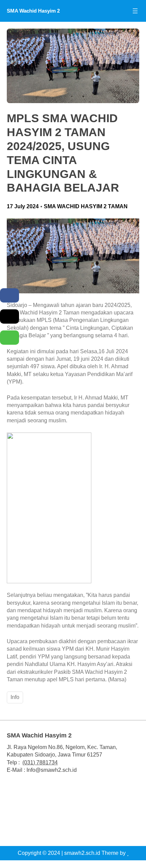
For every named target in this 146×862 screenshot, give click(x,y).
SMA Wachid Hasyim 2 (33, 11)
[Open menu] (135, 11)
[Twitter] (9, 316)
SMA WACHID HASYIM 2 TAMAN (86, 206)
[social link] (49, 812)
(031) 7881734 (40, 762)
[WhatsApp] (9, 337)
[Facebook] (9, 295)
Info (15, 697)
